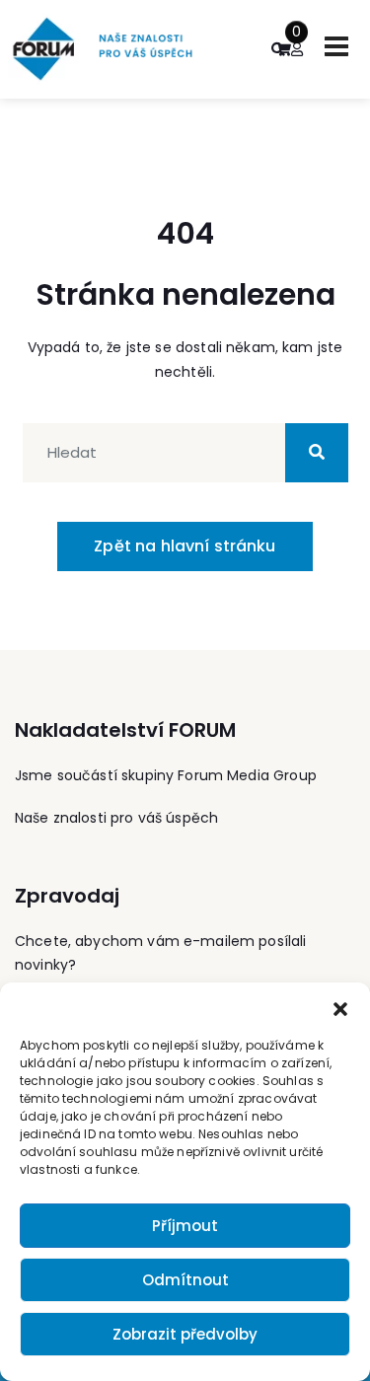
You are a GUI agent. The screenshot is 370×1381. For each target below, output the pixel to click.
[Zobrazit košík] (283, 49)
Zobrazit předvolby (185, 1334)
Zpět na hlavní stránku (184, 546)
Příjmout (185, 1225)
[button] (340, 1007)
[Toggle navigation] (336, 46)
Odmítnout (185, 1280)
